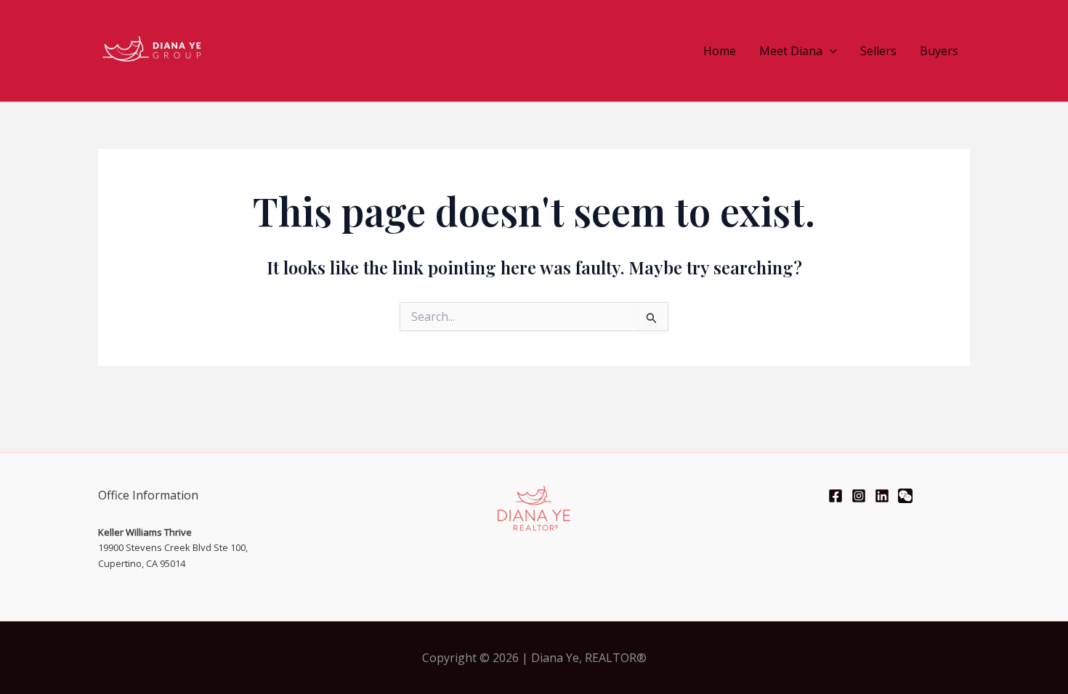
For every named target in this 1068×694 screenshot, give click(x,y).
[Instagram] (858, 496)
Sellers (878, 51)
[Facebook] (835, 496)
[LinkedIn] (882, 496)
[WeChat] (905, 496)
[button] (829, 51)
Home (719, 51)
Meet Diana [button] (790, 51)
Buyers (939, 51)
